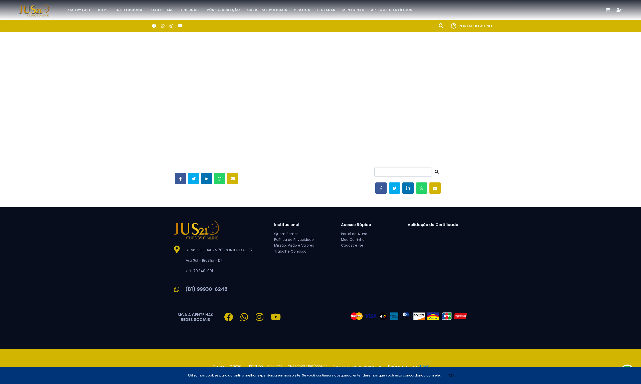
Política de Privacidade (294, 239)
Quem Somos (286, 233)
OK (452, 375)
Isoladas (326, 10)
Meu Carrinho (353, 239)
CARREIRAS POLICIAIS (267, 10)
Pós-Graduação (223, 10)
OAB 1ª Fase (162, 10)
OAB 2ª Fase (79, 10)
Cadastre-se (352, 245)
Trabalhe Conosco (290, 251)
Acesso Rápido (356, 224)
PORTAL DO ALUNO (475, 26)
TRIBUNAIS (190, 10)
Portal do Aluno (354, 233)
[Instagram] (171, 26)
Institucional (130, 10)
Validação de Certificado (433, 224)
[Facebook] (154, 26)
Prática (302, 10)
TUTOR (423, 366)
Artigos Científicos (391, 10)
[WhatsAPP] (163, 26)
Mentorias (353, 10)
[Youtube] (180, 26)
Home (103, 10)
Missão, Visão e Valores (294, 245)
